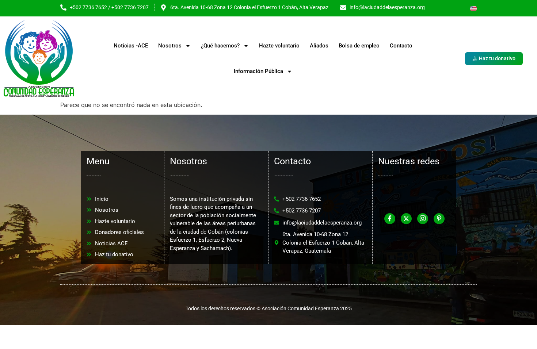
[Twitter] (406, 218)
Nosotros (170, 45)
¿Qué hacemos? (220, 45)
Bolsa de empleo (359, 45)
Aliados (319, 45)
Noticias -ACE (131, 45)
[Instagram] (422, 218)
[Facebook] (389, 218)
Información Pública (258, 71)
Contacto (401, 45)
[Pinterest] (439, 218)
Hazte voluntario (279, 45)
